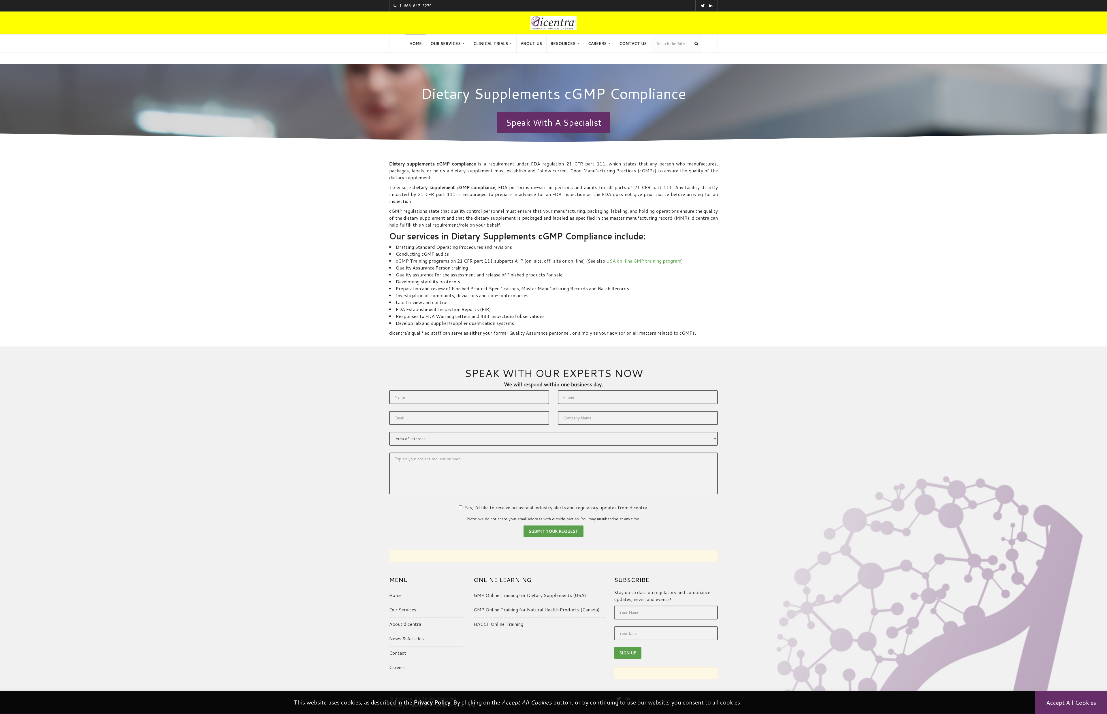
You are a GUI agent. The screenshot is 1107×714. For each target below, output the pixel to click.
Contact (397, 652)
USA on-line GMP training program (643, 260)
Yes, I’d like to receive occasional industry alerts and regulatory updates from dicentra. (556, 507)
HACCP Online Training (498, 624)
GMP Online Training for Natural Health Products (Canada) (537, 609)
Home (395, 595)
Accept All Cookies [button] (1071, 702)
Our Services (402, 609)
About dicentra (405, 624)
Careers (397, 667)
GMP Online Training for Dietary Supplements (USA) (530, 595)
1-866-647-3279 (415, 5)
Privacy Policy (432, 702)
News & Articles (406, 638)
